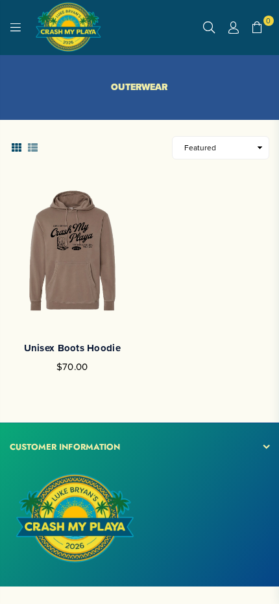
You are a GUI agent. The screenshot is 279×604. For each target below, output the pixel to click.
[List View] (33, 146)
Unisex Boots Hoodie (72, 348)
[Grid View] (16, 146)
